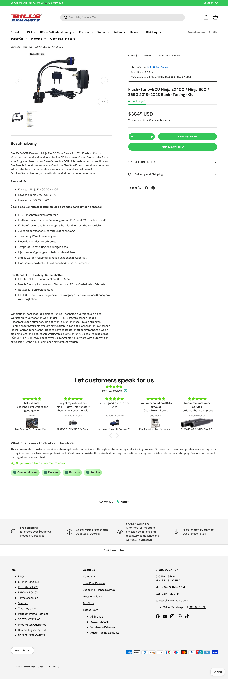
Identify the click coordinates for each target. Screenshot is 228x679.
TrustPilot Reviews (94, 583)
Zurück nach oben (114, 550)
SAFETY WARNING (29, 619)
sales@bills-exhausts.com (172, 600)
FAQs (21, 576)
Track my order (27, 608)
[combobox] (122, 17)
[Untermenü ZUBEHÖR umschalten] (26, 39)
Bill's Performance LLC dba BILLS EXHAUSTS (38, 666)
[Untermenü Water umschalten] (108, 32)
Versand (132, 120)
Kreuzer (84, 32)
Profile (213, 32)
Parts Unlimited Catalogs (33, 614)
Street (15, 32)
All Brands (96, 616)
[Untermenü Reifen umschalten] (125, 32)
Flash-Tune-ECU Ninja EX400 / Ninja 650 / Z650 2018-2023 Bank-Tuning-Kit (43, 47)
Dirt (29, 32)
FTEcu (131, 55)
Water (101, 32)
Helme (134, 32)
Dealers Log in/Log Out (32, 630)
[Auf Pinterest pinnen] (153, 187)
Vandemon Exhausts (102, 627)
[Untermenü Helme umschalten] (141, 32)
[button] (215, 17)
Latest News (90, 610)
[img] (114, 387)
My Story (88, 603)
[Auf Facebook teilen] (146, 187)
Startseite (15, 47)
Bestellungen (196, 32)
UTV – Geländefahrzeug (55, 32)
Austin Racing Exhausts (104, 632)
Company (89, 576)
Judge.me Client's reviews (99, 590)
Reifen (117, 32)
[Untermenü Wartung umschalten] (45, 39)
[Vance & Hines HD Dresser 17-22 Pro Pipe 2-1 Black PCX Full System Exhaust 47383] (114, 423)
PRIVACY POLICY (28, 592)
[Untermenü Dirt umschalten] (35, 32)
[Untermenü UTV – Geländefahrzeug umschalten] (74, 32)
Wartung (36, 38)
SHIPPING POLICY (28, 582)
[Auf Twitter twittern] (139, 187)
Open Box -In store (62, 38)
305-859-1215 (197, 607)
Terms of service (28, 598)
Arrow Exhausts (99, 622)
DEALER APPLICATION (31, 635)
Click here (132, 527)
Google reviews (92, 596)
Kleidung (152, 32)
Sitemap (23, 603)
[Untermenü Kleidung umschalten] (160, 32)
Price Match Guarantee (32, 624)
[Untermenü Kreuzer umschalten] (92, 32)
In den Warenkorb (187, 136)
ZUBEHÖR (17, 38)
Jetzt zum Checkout (172, 146)
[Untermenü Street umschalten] (22, 32)
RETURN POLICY (28, 587)
